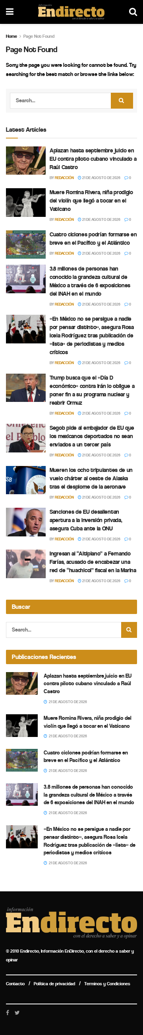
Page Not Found (38, 36)
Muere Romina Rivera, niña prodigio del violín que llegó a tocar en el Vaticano (91, 200)
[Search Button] (122, 101)
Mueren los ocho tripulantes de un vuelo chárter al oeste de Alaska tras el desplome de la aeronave (91, 478)
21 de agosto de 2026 (100, 177)
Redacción (64, 177)
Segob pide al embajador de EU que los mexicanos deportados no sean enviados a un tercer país (92, 436)
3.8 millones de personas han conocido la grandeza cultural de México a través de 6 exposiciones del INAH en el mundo (89, 795)
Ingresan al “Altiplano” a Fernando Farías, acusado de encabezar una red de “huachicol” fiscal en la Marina (93, 562)
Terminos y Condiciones (107, 983)
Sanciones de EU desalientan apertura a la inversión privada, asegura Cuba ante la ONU (86, 520)
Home (11, 36)
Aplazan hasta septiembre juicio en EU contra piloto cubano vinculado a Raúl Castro (93, 159)
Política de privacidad (54, 983)
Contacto (15, 983)
